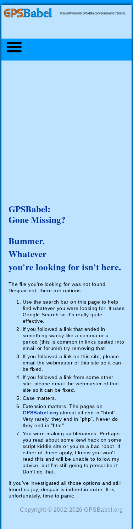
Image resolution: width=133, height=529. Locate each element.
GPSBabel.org (41, 412)
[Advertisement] (66, 128)
